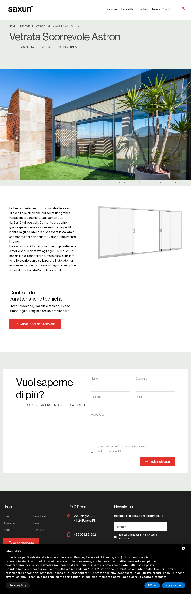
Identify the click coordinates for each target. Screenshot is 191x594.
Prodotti (127, 9)
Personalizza (17, 585)
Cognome (141, 378)
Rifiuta (152, 585)
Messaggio (97, 415)
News (156, 9)
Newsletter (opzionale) (108, 451)
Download (142, 9)
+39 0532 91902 (85, 534)
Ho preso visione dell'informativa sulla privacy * (121, 446)
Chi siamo (112, 9)
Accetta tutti (174, 585)
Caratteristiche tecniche (38, 324)
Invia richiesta (160, 461)
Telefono (96, 397)
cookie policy (145, 565)
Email (139, 397)
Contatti (168, 9)
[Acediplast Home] (20, 8)
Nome (94, 378)
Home (12, 26)
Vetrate (40, 26)
